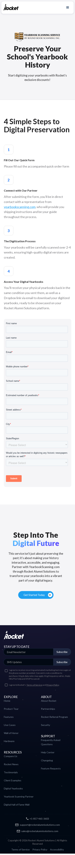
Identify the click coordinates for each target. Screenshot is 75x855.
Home (7, 700)
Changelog (47, 760)
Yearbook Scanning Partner (18, 796)
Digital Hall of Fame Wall (16, 804)
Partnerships (48, 708)
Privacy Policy (52, 685)
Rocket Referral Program (54, 716)
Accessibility (57, 849)
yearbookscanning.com (19, 207)
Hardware (9, 741)
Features (9, 716)
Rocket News (11, 764)
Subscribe (62, 651)
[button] (68, 7)
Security (45, 724)
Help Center (47, 752)
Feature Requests (51, 768)
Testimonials (11, 772)
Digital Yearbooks (13, 788)
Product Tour (11, 708)
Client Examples (12, 780)
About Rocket (48, 700)
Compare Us (10, 756)
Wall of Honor (11, 733)
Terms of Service (34, 685)
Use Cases (10, 724)
